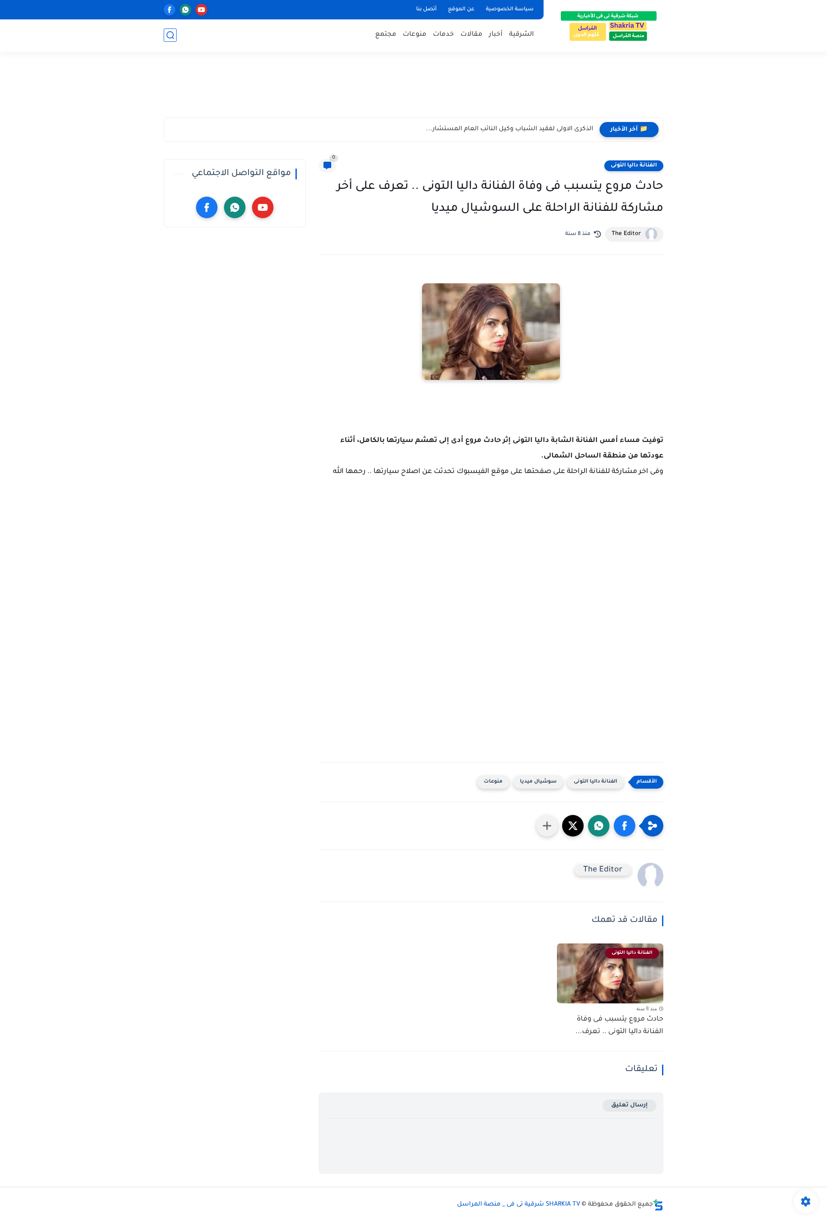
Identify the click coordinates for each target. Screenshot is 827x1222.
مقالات (471, 34)
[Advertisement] (413, 88)
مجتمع (385, 34)
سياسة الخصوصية (510, 9)
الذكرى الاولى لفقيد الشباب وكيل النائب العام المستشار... (509, 129)
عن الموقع (461, 9)
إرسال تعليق (629, 1105)
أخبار (496, 34)
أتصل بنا (426, 9)
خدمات (443, 34)
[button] (624, 826)
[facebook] (169, 10)
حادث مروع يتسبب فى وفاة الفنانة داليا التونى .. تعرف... (619, 1025)
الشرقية (521, 34)
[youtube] (201, 10)
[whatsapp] (185, 10)
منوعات (414, 34)
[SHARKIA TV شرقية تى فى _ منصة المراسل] (605, 25)
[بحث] (170, 35)
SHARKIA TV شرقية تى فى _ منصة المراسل (518, 1204)
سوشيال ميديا (538, 782)
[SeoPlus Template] (658, 1205)
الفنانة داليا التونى (634, 166)
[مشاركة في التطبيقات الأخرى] (547, 826)
